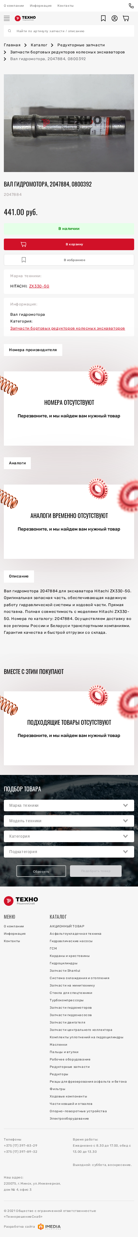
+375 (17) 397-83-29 (20, 1146)
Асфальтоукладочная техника (76, 934)
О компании (14, 6)
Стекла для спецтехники (71, 993)
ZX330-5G (39, 286)
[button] (103, 18)
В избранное (75, 260)
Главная (12, 45)
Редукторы (59, 1074)
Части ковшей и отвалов (71, 1104)
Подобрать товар (96, 871)
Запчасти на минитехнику (72, 985)
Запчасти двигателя (67, 1022)
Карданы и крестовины (70, 956)
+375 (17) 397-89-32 (20, 1152)
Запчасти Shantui (65, 971)
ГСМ (53, 948)
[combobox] (69, 805)
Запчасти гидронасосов (71, 1015)
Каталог (39, 45)
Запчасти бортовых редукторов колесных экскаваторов (67, 52)
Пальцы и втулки (64, 1052)
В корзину (74, 244)
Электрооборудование (69, 1119)
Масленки (58, 1045)
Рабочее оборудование (70, 1059)
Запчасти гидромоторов (71, 1008)
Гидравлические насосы (71, 941)
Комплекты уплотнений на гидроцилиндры (86, 1037)
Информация (41, 6)
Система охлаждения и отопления (79, 978)
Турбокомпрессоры (67, 1000)
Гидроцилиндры (63, 963)
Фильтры (57, 1089)
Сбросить (41, 872)
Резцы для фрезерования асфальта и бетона (88, 1082)
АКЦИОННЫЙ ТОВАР (67, 926)
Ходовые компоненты (68, 1096)
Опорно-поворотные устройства (78, 1111)
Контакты (65, 6)
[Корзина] (126, 18)
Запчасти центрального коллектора (81, 1030)
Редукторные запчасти (81, 45)
